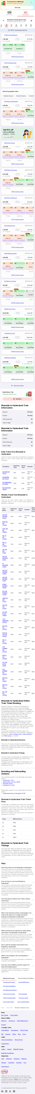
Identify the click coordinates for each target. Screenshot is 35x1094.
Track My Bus (5, 1030)
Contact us (12, 1021)
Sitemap (7, 1034)
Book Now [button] (18, 399)
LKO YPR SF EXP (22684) (4, 613)
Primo (24, 1034)
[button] (32, 2)
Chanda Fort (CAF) (9, 785)
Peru (25, 1062)
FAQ (2, 1034)
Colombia (19, 1062)
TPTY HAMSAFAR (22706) (5, 620)
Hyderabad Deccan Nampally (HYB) (14, 793)
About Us (4, 1021)
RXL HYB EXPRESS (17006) (4, 593)
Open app (17, 7)
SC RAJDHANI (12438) (5, 565)
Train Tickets (14, 1015)
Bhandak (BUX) (8, 783)
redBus (3, 1049)
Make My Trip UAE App (7, 1053)
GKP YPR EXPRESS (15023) (4, 516)
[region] (17, 46)
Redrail (9, 1049)
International (5, 1066)
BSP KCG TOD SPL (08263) (4, 634)
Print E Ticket (24, 1030)
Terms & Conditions (7, 1039)
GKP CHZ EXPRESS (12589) (4, 572)
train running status (15, 734)
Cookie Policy (5, 1043)
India (2, 1058)
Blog (19, 1034)
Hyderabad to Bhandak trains (9, 394)
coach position (27, 734)
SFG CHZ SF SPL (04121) (4, 664)
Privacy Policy (19, 1039)
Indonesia (9, 1058)
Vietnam (3, 1062)
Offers (14, 1034)
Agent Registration (22, 1021)
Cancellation (14, 1030)
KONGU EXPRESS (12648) (4, 586)
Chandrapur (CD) (8, 780)
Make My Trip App (18, 1049)
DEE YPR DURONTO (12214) (5, 558)
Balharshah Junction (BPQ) (11, 782)
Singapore (17, 1058)
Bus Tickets (4, 1015)
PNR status (7, 736)
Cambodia (11, 1062)
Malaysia (24, 1058)
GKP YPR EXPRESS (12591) (4, 579)
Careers (3, 1024)
